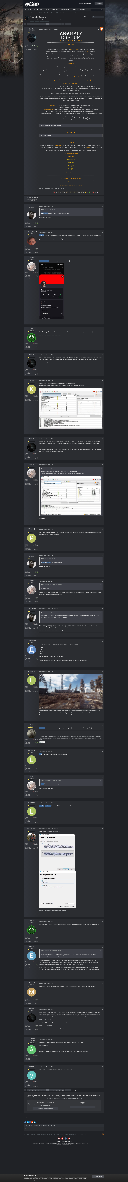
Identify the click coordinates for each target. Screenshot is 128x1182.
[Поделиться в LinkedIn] (35, 1122)
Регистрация (99, 3)
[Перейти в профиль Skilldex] (27, 18)
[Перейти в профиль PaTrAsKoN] (31, 538)
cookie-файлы (35, 1177)
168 (56, 23)
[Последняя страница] (70, 24)
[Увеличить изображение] (57, 852)
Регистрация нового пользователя (45, 1108)
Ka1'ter (31, 354)
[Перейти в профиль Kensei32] (31, 389)
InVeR (32, 328)
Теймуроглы (31, 206)
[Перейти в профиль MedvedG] (31, 992)
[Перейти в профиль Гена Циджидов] (31, 240)
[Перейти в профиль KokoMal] (31, 266)
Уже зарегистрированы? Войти (85, 3)
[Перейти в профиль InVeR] (31, 337)
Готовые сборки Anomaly (54, 19)
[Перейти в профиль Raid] (31, 733)
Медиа (42, 9)
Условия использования (40, 1180)
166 (50, 23)
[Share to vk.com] (25, 1122)
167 (53, 23)
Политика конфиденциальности (64, 1141)
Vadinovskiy (31, 1066)
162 (38, 23)
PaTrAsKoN (31, 529)
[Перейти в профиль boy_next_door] (31, 837)
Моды (30, 9)
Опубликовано (45, 29)
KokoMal (54, 209)
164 (44, 23)
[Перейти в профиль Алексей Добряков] (31, 1049)
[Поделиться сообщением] (98, 29)
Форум (36, 9)
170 (63, 23)
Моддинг (75, 9)
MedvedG (31, 983)
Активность (55, 9)
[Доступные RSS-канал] (103, 1134)
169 (60, 23)
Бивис (31, 947)
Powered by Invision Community (64, 1144)
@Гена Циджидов (44, 261)
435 (102, 16)
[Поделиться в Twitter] (28, 1122)
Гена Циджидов (31, 232)
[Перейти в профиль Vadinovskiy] (31, 1075)
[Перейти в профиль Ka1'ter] (31, 363)
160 (32, 23)
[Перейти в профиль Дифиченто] (31, 649)
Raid (31, 724)
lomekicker (31, 671)
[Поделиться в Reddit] (32, 1122)
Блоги (48, 9)
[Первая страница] (25, 24)
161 (35, 23)
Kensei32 (32, 380)
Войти (82, 1107)
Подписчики (95, 16)
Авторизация (88, 16)
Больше (82, 9)
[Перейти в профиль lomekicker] (31, 680)
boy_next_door (32, 828)
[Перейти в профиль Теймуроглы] (31, 215)
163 (41, 23)
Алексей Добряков (31, 1039)
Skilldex (31, 29)
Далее (66, 1090)
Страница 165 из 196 (76, 23)
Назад (28, 1090)
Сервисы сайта (65, 9)
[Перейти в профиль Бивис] (31, 955)
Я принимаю (98, 1176)
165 (47, 23)
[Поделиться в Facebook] (30, 1122)
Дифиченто (31, 641)
